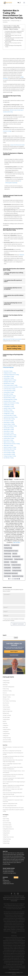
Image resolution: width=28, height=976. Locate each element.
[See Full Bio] (21, 542)
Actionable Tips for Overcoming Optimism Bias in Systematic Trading (14, 38)
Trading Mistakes (6, 733)
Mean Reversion (6, 703)
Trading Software (6, 719)
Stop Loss (5, 692)
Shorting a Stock (6, 699)
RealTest (4, 721)
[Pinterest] (15, 579)
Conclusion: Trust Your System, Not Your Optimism (13, 43)
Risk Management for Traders (9, 694)
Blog (4, 878)
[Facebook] (9, 579)
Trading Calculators (7, 729)
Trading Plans (5, 725)
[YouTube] (17, 579)
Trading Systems (6, 680)
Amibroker (5, 723)
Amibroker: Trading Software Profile (10, 803)
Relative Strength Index (7, 711)
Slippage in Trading (6, 697)
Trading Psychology (15, 20)
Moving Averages (6, 717)
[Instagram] (13, 579)
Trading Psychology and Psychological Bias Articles (13, 46)
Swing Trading (5, 705)
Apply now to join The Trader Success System (12, 339)
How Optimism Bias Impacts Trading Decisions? (14, 31)
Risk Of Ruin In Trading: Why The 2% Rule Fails (12, 750)
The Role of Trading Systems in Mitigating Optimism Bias (13, 33)
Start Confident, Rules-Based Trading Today (14, 347)
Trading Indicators (6, 709)
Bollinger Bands (6, 713)
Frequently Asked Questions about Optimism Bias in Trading (14, 41)
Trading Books (6, 731)
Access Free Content (14, 655)
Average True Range (7, 715)
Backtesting (5, 684)
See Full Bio (16, 542)
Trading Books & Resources (8, 828)
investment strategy (7, 131)
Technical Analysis (6, 707)
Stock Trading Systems (7, 826)
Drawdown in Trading (7, 690)
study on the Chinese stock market (17, 144)
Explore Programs (14, 651)
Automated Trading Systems (8, 686)
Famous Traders (6, 820)
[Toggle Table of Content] (22, 29)
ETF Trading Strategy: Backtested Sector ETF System (13, 807)
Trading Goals (5, 735)
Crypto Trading (6, 818)
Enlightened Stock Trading (13, 972)
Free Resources (6, 880)
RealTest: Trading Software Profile (9, 805)
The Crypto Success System (8, 871)
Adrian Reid (7, 20)
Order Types (5, 727)
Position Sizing (6, 688)
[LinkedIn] (19, 579)
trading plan (21, 254)
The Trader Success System (8, 869)
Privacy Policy (14, 896)
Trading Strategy (6, 682)
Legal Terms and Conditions (12, 899)
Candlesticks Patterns (7, 741)
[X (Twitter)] (11, 579)
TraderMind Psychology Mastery (9, 873)
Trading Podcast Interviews (8, 837)
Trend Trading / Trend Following (9, 701)
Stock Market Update (7, 824)
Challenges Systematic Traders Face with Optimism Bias (13, 36)
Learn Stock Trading (7, 739)
